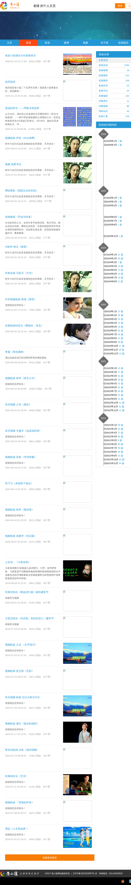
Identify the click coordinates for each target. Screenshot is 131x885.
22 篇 (121, 410)
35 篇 (120, 448)
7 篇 (120, 262)
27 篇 (121, 346)
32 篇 (120, 376)
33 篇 (120, 379)
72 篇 (120, 432)
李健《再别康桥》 (15, 351)
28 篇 (121, 349)
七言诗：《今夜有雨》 (18, 562)
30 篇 (120, 258)
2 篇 (120, 205)
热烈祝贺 (10, 81)
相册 (85, 42)
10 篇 (120, 277)
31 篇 (120, 254)
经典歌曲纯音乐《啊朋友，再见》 (24, 325)
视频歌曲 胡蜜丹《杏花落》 (21, 536)
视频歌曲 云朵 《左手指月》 (21, 644)
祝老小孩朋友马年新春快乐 (20, 55)
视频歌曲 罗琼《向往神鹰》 (21, 138)
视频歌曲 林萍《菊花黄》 (19, 509)
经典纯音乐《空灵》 (16, 776)
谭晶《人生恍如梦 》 (17, 828)
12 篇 (120, 323)
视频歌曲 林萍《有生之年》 (21, 378)
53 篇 (120, 429)
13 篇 (120, 270)
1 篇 (120, 145)
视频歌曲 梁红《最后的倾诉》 (22, 723)
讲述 (28, 42)
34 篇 (121, 463)
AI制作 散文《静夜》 (17, 246)
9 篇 (120, 440)
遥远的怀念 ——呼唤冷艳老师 (22, 108)
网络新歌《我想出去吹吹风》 (21, 190)
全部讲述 (103, 60)
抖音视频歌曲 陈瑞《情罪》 (21, 299)
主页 (9, 42)
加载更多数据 (50, 857)
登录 (120, 6)
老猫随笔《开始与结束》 (19, 216)
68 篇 (120, 425)
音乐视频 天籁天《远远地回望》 (23, 430)
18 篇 (120, 326)
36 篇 (120, 452)
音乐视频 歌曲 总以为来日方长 (22, 697)
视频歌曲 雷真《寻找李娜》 (21, 457)
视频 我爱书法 (13, 164)
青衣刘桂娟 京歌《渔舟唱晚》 (22, 749)
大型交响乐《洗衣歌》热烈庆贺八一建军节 (29, 618)
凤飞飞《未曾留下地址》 (19, 483)
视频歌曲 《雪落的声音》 (19, 802)
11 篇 (120, 281)
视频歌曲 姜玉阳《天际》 (19, 671)
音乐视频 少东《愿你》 (18, 404)
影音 (47, 42)
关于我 (104, 42)
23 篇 (121, 353)
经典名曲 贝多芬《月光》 (19, 273)
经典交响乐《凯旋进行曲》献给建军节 (27, 592)
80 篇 (120, 436)
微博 (66, 42)
